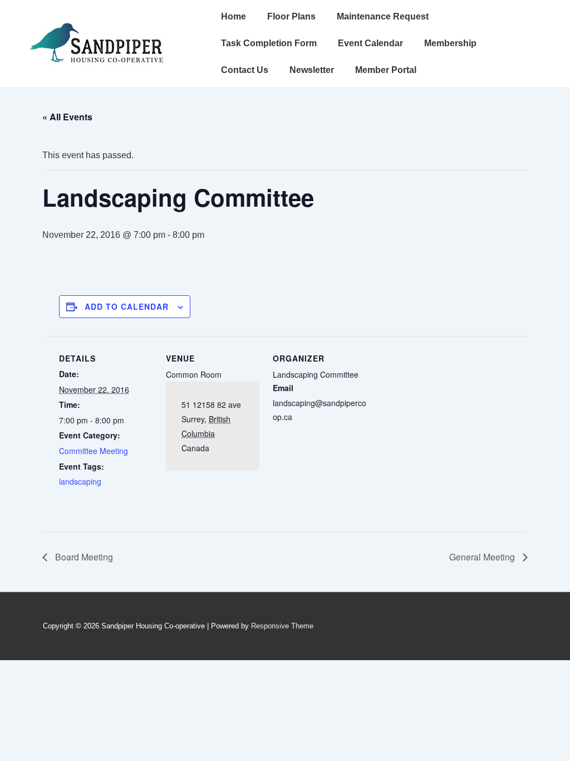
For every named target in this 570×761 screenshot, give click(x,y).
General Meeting (483, 556)
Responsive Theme (282, 626)
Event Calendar (370, 43)
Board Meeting (83, 556)
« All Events (67, 116)
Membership (450, 43)
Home (233, 16)
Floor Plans (291, 16)
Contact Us (244, 70)
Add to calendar (127, 306)
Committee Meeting (93, 450)
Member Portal (385, 70)
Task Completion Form (269, 43)
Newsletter (311, 70)
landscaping (80, 481)
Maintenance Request (383, 16)
